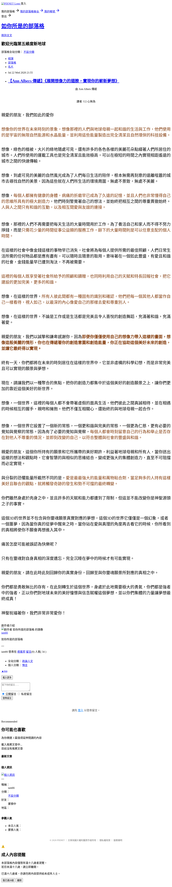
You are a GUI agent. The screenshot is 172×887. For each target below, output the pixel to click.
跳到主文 (6, 35)
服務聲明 (118, 840)
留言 (28, 651)
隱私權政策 (104, 840)
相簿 (10, 58)
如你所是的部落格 (22, 26)
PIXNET (61, 840)
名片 (10, 66)
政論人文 (27, 661)
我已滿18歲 (8, 880)
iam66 (4, 632)
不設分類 (29, 52)
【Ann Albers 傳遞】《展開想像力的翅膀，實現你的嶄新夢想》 (63, 81)
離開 (19, 880)
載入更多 (7, 677)
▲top (4, 671)
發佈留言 (7, 698)
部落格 (12, 62)
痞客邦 (21, 651)
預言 (25, 665)
